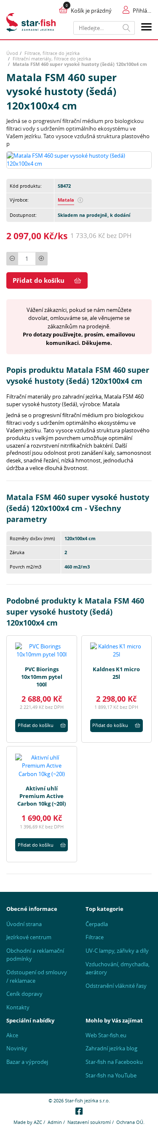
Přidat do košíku (38, 280)
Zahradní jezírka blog (111, 1048)
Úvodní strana (24, 924)
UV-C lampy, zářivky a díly (117, 950)
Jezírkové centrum (28, 937)
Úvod (12, 53)
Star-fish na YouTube (111, 1075)
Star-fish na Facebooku (114, 1062)
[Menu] (146, 28)
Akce (12, 1035)
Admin (55, 1122)
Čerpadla (97, 924)
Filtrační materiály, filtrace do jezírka (52, 58)
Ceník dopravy (24, 994)
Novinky (16, 1048)
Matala (66, 200)
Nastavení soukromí (89, 1122)
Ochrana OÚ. (130, 1122)
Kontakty (17, 1007)
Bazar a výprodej (27, 1062)
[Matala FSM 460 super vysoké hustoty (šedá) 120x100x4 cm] (79, 159)
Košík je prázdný (91, 10)
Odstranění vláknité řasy (116, 986)
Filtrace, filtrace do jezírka (52, 53)
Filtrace (95, 937)
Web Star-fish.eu (106, 1035)
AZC (38, 1122)
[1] (126, 28)
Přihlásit (142, 10)
